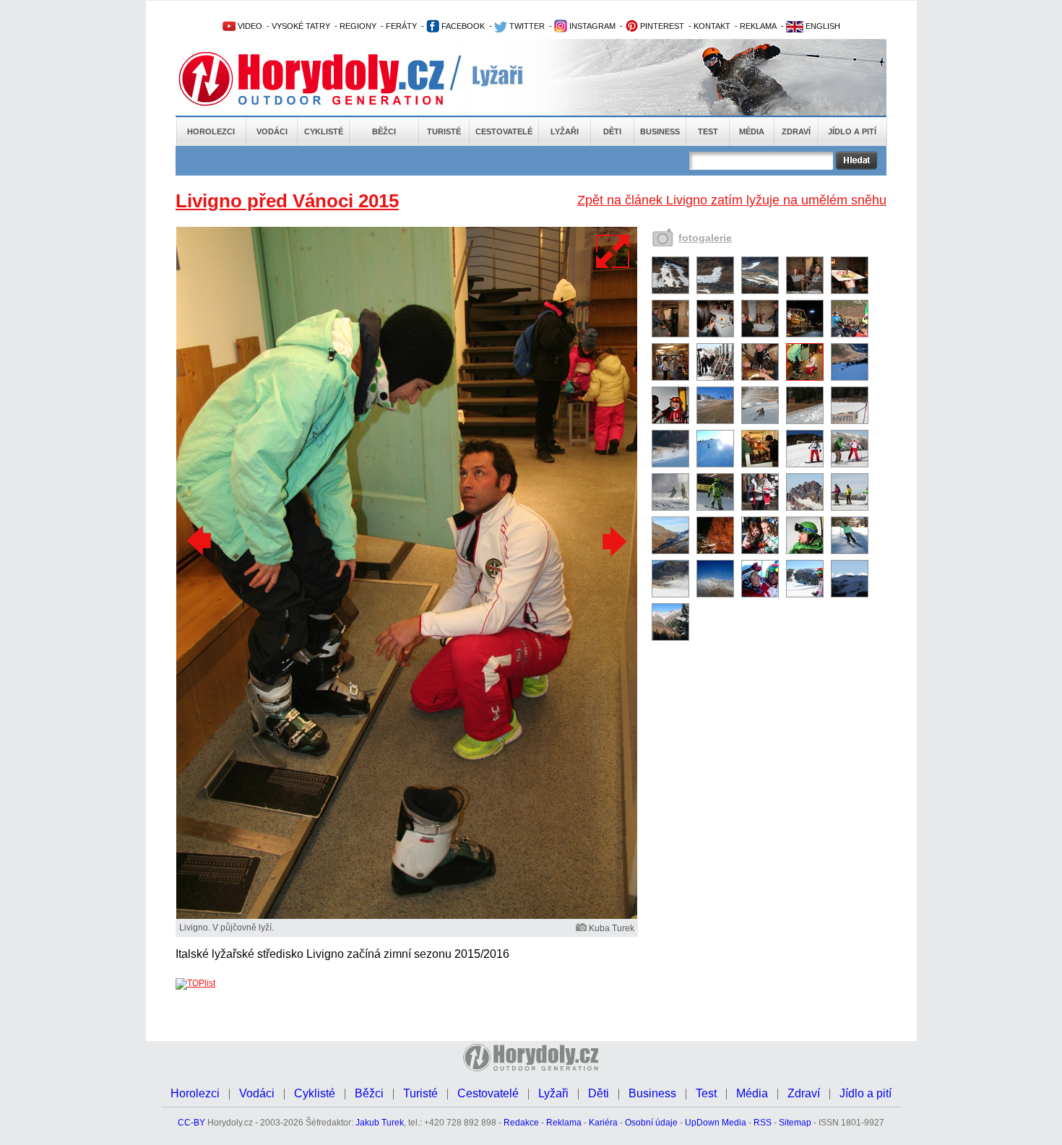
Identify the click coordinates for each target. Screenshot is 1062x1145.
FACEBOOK (462, 26)
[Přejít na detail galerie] (406, 916)
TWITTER (526, 26)
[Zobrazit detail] (670, 291)
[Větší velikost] (613, 251)
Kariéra (603, 1123)
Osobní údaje (651, 1123)
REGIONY (358, 26)
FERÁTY (401, 26)
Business (660, 131)
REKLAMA (758, 26)
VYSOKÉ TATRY (301, 26)
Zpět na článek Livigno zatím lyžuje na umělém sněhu (731, 200)
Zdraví (796, 131)
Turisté (444, 131)
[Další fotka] (613, 541)
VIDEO (249, 26)
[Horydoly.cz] (329, 78)
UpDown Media (715, 1123)
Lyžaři (565, 131)
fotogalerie (705, 237)
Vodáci (272, 131)
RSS (763, 1123)
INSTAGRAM (591, 26)
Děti (612, 131)
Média (751, 131)
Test (708, 131)
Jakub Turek (379, 1123)
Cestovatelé (503, 131)
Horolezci (211, 131)
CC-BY (191, 1123)
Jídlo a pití (852, 131)
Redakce (521, 1123)
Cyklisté (323, 131)
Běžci (384, 131)
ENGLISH (821, 26)
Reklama (564, 1123)
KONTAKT (712, 26)
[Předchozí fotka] (201, 541)
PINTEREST (661, 26)
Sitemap (795, 1123)
